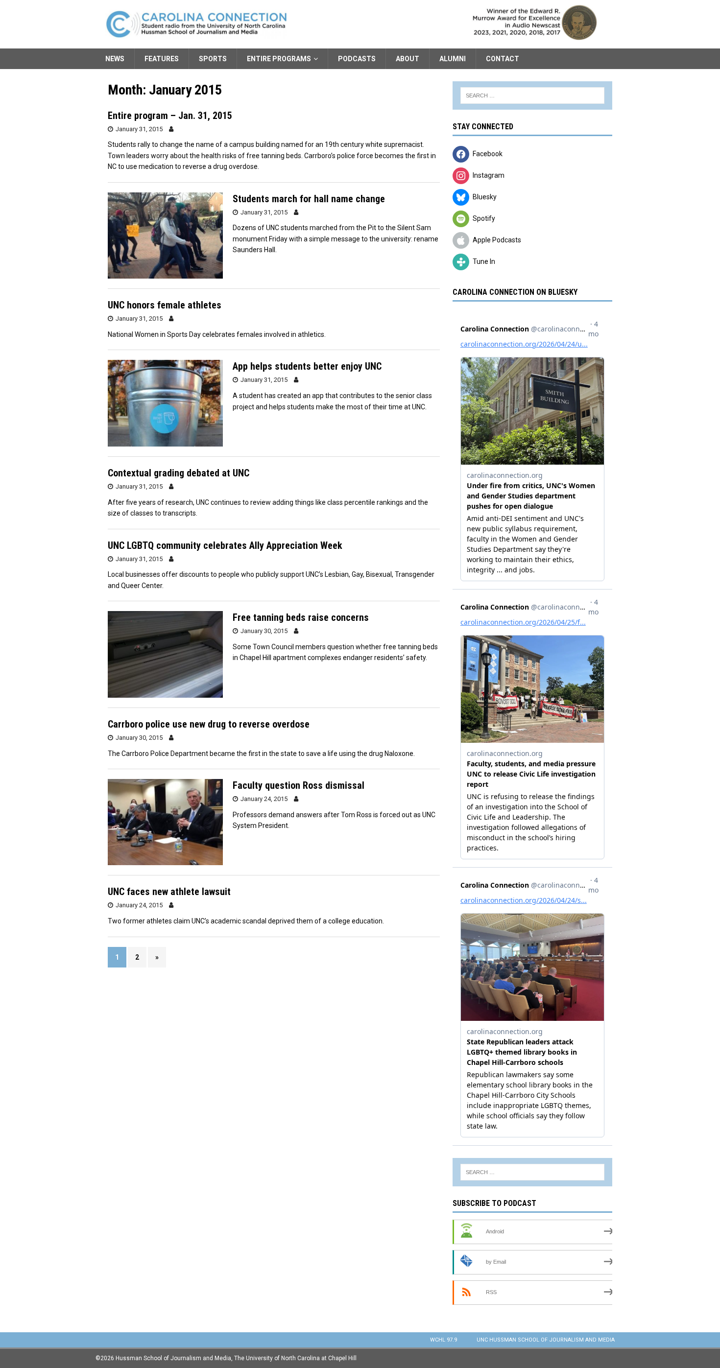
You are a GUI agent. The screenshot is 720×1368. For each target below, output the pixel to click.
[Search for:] (532, 95)
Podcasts (357, 59)
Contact (502, 59)
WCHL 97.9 (443, 1340)
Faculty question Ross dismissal (298, 785)
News (114, 59)
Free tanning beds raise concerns (301, 617)
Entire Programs (279, 59)
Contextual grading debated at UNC (178, 473)
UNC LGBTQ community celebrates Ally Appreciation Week (225, 545)
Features (161, 59)
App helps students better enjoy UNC (307, 366)
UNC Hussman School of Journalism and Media (546, 1340)
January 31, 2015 (139, 129)
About (407, 59)
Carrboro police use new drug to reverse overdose (209, 724)
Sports (213, 59)
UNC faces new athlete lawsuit (169, 891)
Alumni (452, 59)
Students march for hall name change (309, 199)
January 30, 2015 (264, 631)
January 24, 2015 (264, 798)
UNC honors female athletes (164, 305)
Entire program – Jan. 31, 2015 (170, 115)
